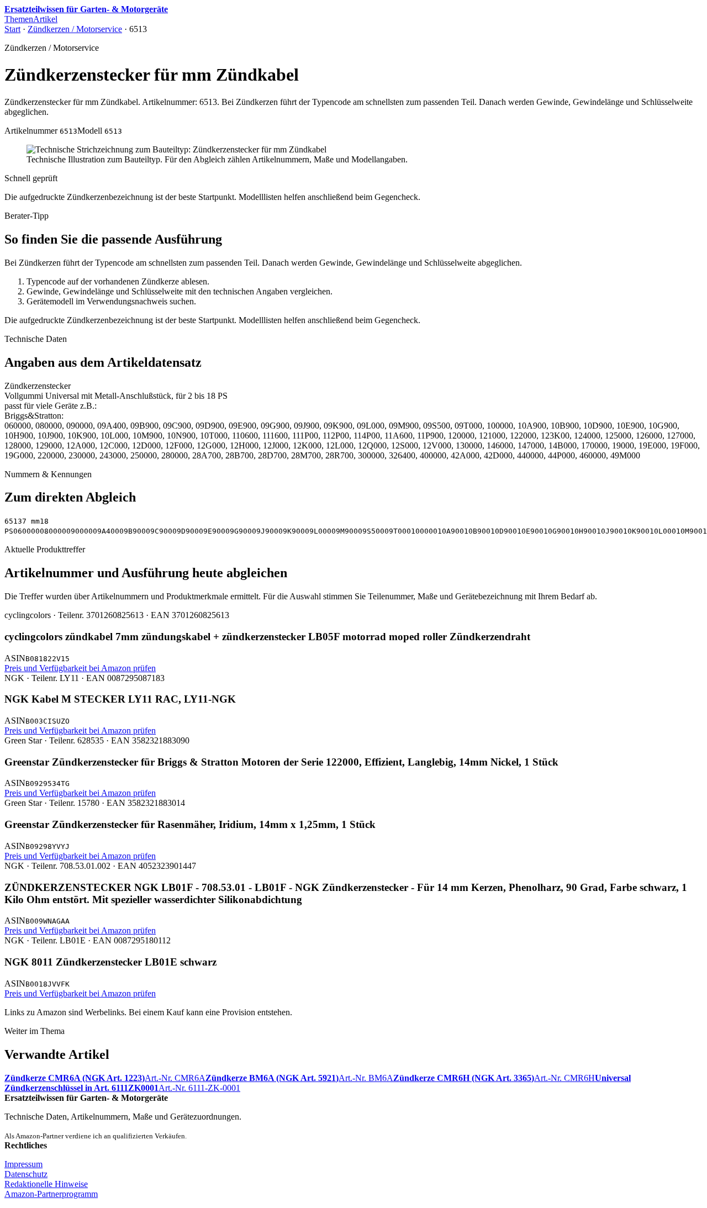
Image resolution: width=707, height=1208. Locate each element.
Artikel (45, 19)
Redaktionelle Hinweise (46, 1184)
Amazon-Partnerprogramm (51, 1194)
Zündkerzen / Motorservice (75, 29)
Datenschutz (26, 1174)
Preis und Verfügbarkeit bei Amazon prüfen (80, 668)
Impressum (23, 1164)
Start (12, 29)
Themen (18, 19)
